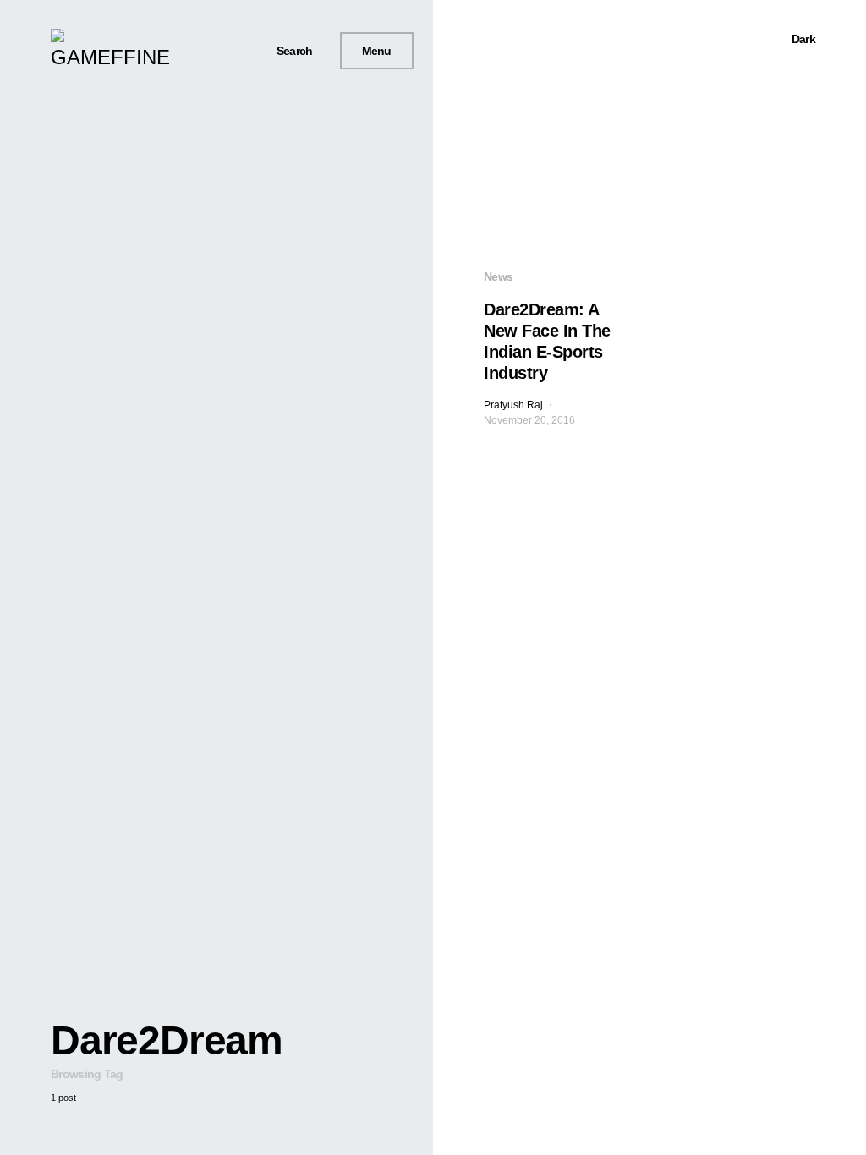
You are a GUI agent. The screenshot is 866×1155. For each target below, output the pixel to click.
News (498, 276)
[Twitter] (211, 50)
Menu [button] (377, 50)
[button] (287, 51)
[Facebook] (192, 50)
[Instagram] (231, 50)
